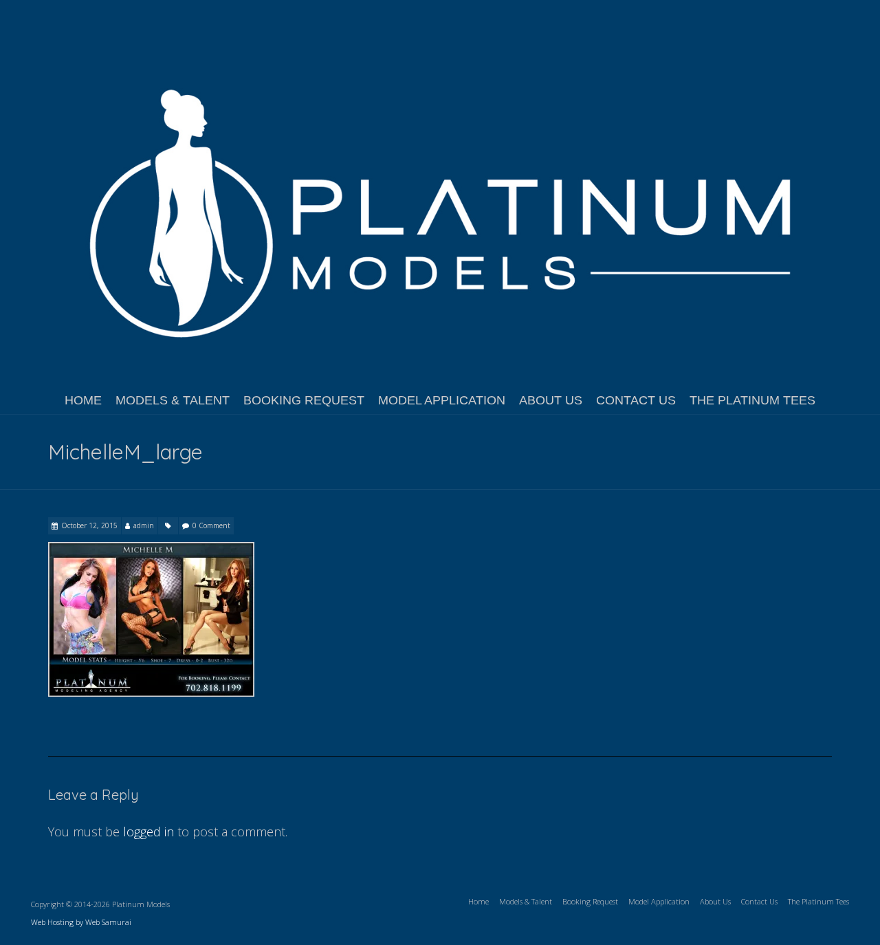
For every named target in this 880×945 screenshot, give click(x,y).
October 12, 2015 (89, 525)
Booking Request (303, 400)
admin (143, 525)
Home (83, 400)
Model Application (441, 400)
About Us (550, 400)
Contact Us (636, 400)
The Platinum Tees (752, 400)
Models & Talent (173, 400)
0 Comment (211, 525)
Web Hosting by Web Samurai (81, 922)
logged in (148, 831)
